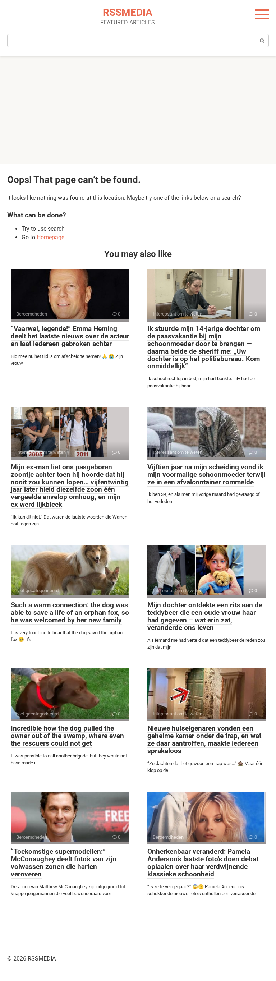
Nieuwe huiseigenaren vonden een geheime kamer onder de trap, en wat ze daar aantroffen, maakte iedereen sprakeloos (204, 739)
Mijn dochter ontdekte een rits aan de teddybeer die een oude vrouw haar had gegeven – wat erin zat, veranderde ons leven (204, 616)
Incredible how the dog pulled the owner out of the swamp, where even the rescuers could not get (67, 735)
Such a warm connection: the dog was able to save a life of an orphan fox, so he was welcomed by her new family (70, 612)
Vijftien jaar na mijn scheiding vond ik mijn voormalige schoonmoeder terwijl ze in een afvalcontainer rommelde (206, 474)
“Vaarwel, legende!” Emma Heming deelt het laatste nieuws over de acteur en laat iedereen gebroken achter (70, 336)
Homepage (50, 237)
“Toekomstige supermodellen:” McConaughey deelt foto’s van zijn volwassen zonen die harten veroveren (63, 862)
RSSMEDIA (127, 12)
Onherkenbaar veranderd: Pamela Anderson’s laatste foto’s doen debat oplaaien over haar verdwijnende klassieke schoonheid (202, 862)
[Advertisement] (138, 110)
